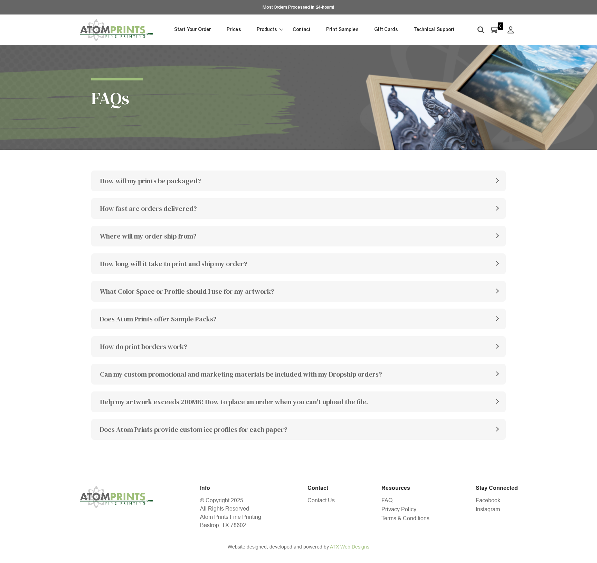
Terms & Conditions (405, 518)
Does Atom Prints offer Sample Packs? (158, 319)
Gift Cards (386, 29)
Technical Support (434, 29)
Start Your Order (192, 29)
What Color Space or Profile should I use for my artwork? (187, 291)
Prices (234, 29)
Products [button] (267, 29)
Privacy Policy (398, 509)
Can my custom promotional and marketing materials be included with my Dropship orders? (241, 374)
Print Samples (342, 29)
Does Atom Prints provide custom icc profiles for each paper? (193, 429)
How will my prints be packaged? (150, 181)
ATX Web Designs (349, 547)
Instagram (488, 509)
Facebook (488, 500)
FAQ (386, 500)
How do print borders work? (143, 346)
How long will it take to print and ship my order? (173, 264)
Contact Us (321, 500)
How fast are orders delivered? (148, 208)
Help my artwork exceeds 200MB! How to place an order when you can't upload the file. (234, 402)
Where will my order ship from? (148, 236)
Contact (302, 29)
